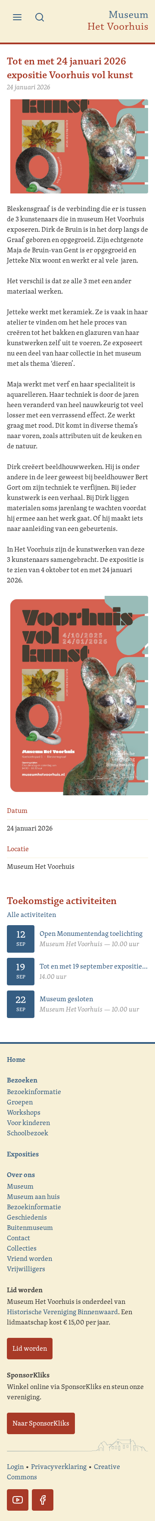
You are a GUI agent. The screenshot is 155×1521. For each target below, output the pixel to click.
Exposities (23, 1154)
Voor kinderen (28, 1123)
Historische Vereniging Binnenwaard (62, 1312)
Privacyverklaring (59, 1467)
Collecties (22, 1248)
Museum (20, 1186)
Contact (18, 1238)
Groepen (20, 1102)
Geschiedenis (27, 1217)
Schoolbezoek (27, 1133)
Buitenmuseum (30, 1228)
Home (16, 1059)
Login (15, 1467)
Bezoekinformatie (34, 1092)
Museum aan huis (33, 1197)
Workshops (23, 1112)
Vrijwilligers (26, 1269)
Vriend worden (29, 1258)
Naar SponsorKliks (40, 1423)
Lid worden (29, 1348)
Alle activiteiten (31, 915)
